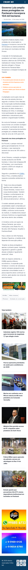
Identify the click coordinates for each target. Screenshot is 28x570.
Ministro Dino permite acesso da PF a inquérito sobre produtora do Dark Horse (13, 428)
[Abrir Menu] (25, 2)
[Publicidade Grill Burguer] (14, 529)
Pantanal (5, 44)
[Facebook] (18, 561)
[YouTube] (21, 564)
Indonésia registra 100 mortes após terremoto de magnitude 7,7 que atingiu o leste (14, 334)
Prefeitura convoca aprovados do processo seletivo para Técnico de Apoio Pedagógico (14, 89)
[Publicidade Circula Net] (14, 553)
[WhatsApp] (24, 564)
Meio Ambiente (13, 295)
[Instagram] (24, 561)
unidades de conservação (17, 299)
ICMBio (21, 173)
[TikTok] (18, 564)
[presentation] (14, 321)
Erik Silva (8, 19)
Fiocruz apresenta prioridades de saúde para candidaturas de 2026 (13, 365)
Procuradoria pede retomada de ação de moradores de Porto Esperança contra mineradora (14, 82)
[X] (21, 561)
